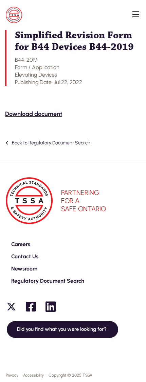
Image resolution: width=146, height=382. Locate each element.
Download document (33, 114)
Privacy (12, 375)
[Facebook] (30, 306)
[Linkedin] (50, 306)
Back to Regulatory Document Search (50, 143)
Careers (20, 244)
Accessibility (33, 375)
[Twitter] (11, 306)
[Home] (14, 15)
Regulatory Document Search (47, 281)
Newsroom (24, 268)
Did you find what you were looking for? (62, 329)
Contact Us (24, 256)
